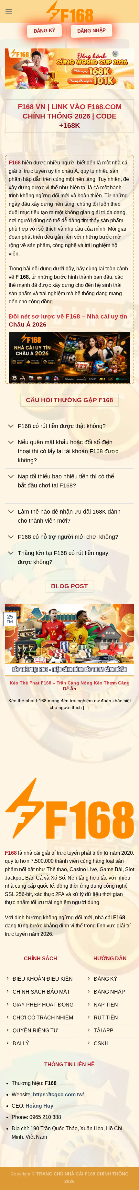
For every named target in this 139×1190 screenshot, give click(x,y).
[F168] (69, 11)
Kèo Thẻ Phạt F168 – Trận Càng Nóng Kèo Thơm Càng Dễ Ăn (70, 686)
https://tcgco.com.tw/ (58, 1094)
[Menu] (9, 11)
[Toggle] (11, 426)
